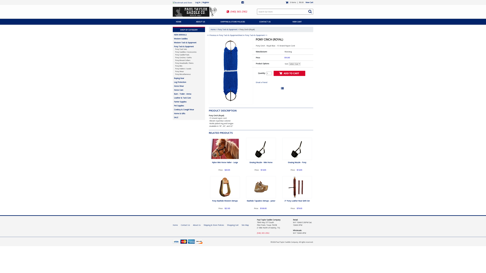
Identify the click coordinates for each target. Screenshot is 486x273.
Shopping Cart (233, 225)
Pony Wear (179, 71)
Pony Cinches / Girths (183, 57)
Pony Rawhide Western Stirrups (225, 201)
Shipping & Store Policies (232, 21)
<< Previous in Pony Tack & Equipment (223, 35)
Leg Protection (180, 82)
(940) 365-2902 (238, 11)
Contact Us (265, 21)
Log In (197, 2)
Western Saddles (181, 38)
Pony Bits (178, 66)
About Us (200, 21)
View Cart (309, 2)
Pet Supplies (179, 105)
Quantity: (261, 73)
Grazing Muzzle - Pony (297, 162)
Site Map (245, 225)
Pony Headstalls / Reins (184, 63)
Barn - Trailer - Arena (182, 94)
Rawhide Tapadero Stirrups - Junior (261, 201)
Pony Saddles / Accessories (186, 52)
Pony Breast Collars (182, 60)
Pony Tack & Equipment (184, 46)
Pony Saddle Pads (182, 55)
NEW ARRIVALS (180, 34)
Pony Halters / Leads (183, 68)
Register (205, 2)
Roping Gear (179, 78)
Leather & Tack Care (182, 98)
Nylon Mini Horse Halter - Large (225, 162)
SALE (176, 117)
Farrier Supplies (180, 101)
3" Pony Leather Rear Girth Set (297, 201)
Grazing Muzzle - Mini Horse (260, 162)
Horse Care (178, 90)
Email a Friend (261, 82)
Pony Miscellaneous (183, 74)
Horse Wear (179, 86)
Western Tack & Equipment (185, 42)
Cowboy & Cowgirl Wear (184, 109)
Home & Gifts (179, 113)
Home (178, 21)
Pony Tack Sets (181, 49)
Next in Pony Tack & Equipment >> (253, 35)
